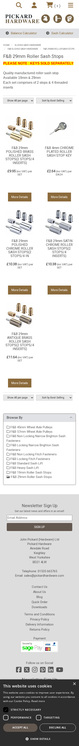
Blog (39, 597)
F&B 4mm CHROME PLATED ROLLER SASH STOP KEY (59, 151)
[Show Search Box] (19, 6)
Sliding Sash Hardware (28, 45)
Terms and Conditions (39, 614)
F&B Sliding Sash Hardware (23, 49)
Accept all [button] (20, 727)
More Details (19, 197)
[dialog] (39, 712)
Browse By (15, 418)
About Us (39, 592)
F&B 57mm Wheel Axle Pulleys (31, 432)
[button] (39, 738)
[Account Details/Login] (35, 6)
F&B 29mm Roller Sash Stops (58, 49)
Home (6, 45)
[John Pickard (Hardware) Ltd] (39, 18)
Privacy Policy (39, 619)
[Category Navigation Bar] (71, 6)
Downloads (39, 607)
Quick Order (40, 602)
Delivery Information (40, 624)
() (57, 6)
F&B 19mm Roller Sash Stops (30, 472)
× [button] (74, 684)
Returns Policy (40, 629)
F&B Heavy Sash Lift (24, 468)
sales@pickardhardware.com (44, 576)
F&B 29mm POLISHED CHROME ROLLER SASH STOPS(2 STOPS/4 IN (19, 248)
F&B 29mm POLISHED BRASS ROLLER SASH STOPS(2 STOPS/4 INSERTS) (19, 155)
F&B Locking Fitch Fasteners (30, 459)
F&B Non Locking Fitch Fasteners (33, 454)
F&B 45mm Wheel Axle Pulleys (31, 427)
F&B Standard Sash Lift (26, 463)
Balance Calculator (23, 33)
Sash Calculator (62, 33)
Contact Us (39, 587)
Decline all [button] (57, 727)
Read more (38, 701)
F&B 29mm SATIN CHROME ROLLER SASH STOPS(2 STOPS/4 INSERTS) (59, 248)
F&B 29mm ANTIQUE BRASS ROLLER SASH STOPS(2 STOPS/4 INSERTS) (19, 341)
